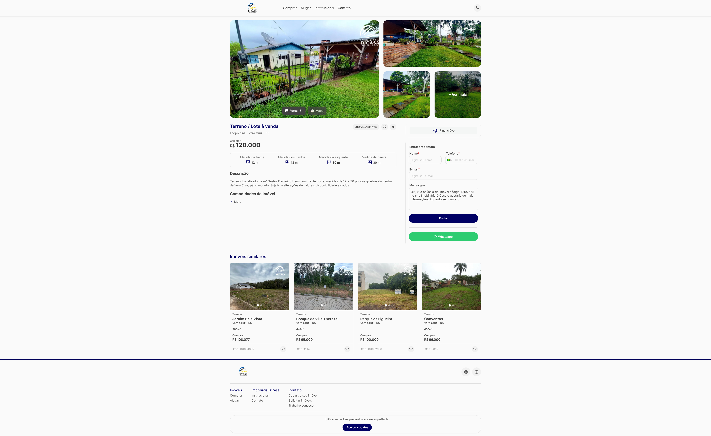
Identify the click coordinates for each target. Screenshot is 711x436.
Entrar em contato (422, 147)
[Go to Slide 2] (261, 305)
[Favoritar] (384, 127)
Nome (414, 153)
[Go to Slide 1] (258, 305)
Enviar (443, 218)
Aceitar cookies (357, 427)
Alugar (306, 8)
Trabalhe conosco (301, 405)
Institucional (324, 8)
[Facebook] (465, 371)
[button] (259, 287)
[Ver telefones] (477, 8)
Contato (344, 8)
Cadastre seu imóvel (303, 395)
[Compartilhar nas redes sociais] (393, 127)
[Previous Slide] (234, 287)
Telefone (453, 153)
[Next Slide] (285, 287)
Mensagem (417, 185)
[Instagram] (476, 371)
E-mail (414, 169)
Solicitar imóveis (300, 400)
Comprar (290, 8)
